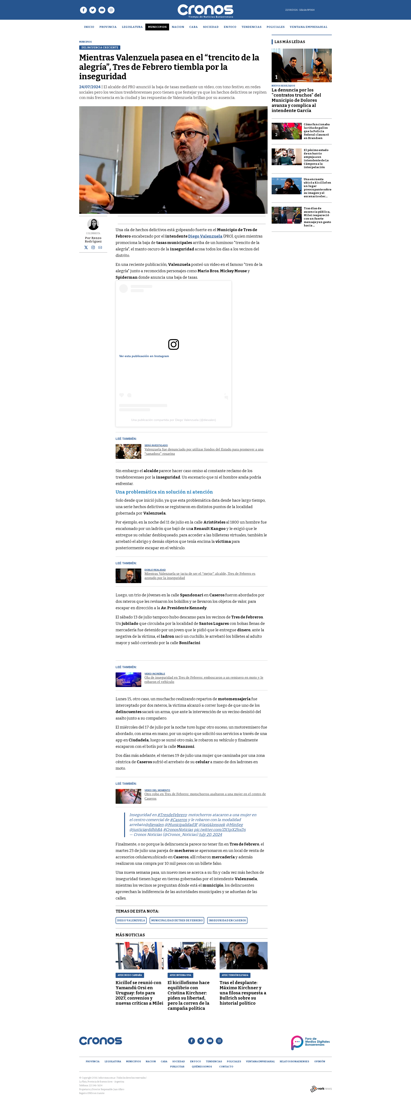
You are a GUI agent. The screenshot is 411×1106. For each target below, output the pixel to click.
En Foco (230, 26)
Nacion (178, 26)
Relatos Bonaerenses (294, 1061)
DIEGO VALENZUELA (131, 920)
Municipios (157, 26)
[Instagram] (93, 247)
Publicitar (177, 1066)
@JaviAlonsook (211, 824)
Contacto (226, 1066)
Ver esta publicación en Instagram (144, 356)
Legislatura (132, 26)
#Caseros (178, 819)
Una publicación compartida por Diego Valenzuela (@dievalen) (173, 420)
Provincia (108, 26)
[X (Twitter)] (86, 248)
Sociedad (211, 26)
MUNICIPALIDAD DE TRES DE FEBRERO (177, 920)
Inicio (89, 26)
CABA (193, 26)
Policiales (275, 26)
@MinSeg (234, 824)
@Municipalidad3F (181, 824)
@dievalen (154, 824)
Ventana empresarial (308, 26)
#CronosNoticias (178, 829)
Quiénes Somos (202, 1066)
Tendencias (251, 26)
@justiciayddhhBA (145, 829)
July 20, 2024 (210, 834)
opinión (319, 1061)
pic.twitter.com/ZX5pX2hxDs (220, 829)
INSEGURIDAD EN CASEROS (227, 920)
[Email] (100, 248)
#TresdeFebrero (171, 815)
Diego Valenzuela (205, 236)
